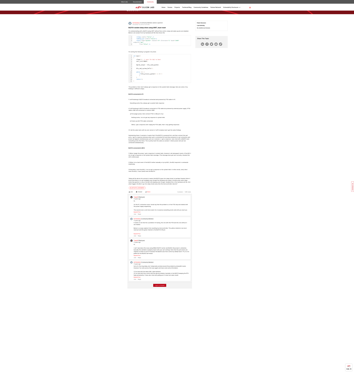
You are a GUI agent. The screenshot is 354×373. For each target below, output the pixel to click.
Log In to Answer (160, 285)
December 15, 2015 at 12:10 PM (141, 24)
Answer (140, 192)
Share (148, 192)
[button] (352, 186)
